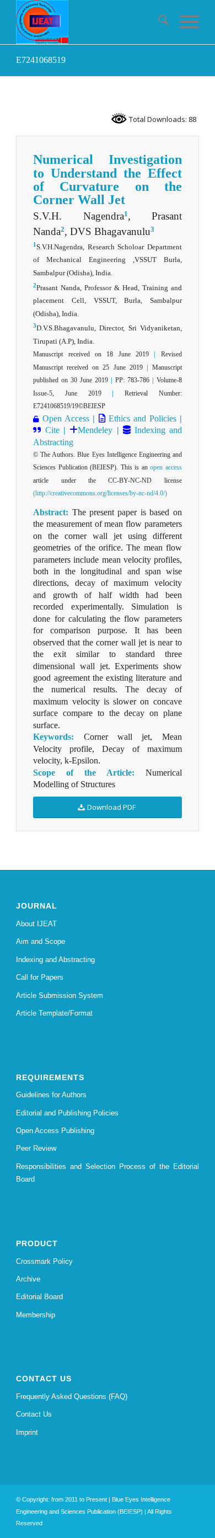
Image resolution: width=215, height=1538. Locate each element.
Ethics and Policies (140, 418)
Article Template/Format (54, 1013)
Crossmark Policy (44, 1261)
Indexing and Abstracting (55, 959)
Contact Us (34, 1414)
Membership (35, 1315)
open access (166, 467)
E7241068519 (41, 60)
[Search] (158, 22)
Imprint (27, 1432)
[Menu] (184, 22)
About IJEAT (36, 924)
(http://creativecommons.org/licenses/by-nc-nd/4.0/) (100, 493)
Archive (28, 1279)
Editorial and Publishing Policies (67, 1113)
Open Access (65, 418)
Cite (52, 430)
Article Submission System (59, 995)
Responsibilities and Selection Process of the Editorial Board (107, 1172)
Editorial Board (39, 1297)
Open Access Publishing (55, 1130)
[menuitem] (158, 22)
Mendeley (95, 430)
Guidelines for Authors (51, 1095)
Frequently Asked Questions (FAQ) (71, 1396)
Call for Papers (39, 977)
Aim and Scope (40, 941)
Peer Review (36, 1148)
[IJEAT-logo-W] (89, 22)
